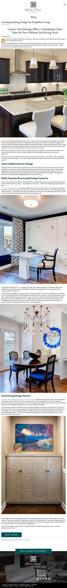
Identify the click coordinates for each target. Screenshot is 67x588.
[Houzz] (43, 578)
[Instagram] (41, 578)
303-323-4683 (41, 575)
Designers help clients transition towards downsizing (18, 399)
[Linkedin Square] (46, 578)
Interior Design (5, 24)
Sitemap (34, 584)
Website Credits (25, 584)
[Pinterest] (49, 578)
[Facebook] (38, 578)
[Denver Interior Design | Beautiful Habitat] (33, 561)
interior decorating (6, 540)
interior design (15, 540)
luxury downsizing (25, 540)
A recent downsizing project (10, 188)
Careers (4, 584)
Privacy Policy (13, 584)
